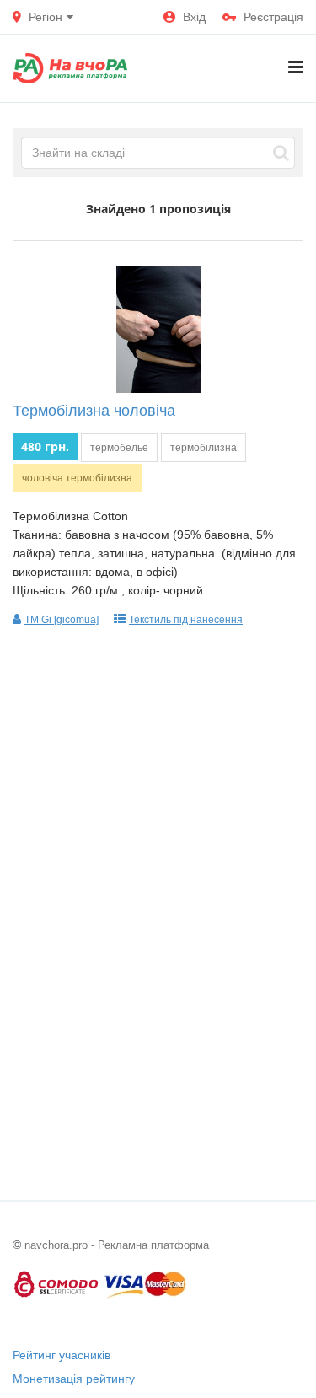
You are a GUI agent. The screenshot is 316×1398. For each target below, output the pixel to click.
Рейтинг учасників (61, 1355)
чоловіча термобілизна (77, 478)
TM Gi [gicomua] (61, 620)
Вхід (194, 17)
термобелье (119, 448)
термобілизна (203, 448)
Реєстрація (273, 17)
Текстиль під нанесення (186, 620)
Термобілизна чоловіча (94, 410)
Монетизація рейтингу (74, 1378)
